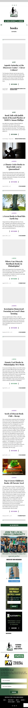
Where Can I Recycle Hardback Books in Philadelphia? (14, 263)
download (14, 606)
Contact (18, 701)
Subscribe (21, 21)
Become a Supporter (10, 21)
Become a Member (11, 701)
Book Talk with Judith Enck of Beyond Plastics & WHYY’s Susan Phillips (14, 117)
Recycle (14, 258)
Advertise (23, 700)
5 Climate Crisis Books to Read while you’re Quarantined (14, 166)
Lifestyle (14, 161)
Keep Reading (14, 84)
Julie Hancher (22, 186)
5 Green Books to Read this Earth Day (14, 217)
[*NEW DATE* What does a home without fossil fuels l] (14, 571)
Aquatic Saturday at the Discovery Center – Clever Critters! (14, 67)
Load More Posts (14, 525)
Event (14, 62)
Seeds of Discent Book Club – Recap (14, 414)
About (4, 700)
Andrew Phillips (22, 515)
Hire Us (17, 700)
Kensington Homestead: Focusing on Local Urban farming (14, 311)
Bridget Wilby (22, 283)
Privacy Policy (11, 700)
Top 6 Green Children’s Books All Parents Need (14, 481)
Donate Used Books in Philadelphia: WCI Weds (14, 363)
